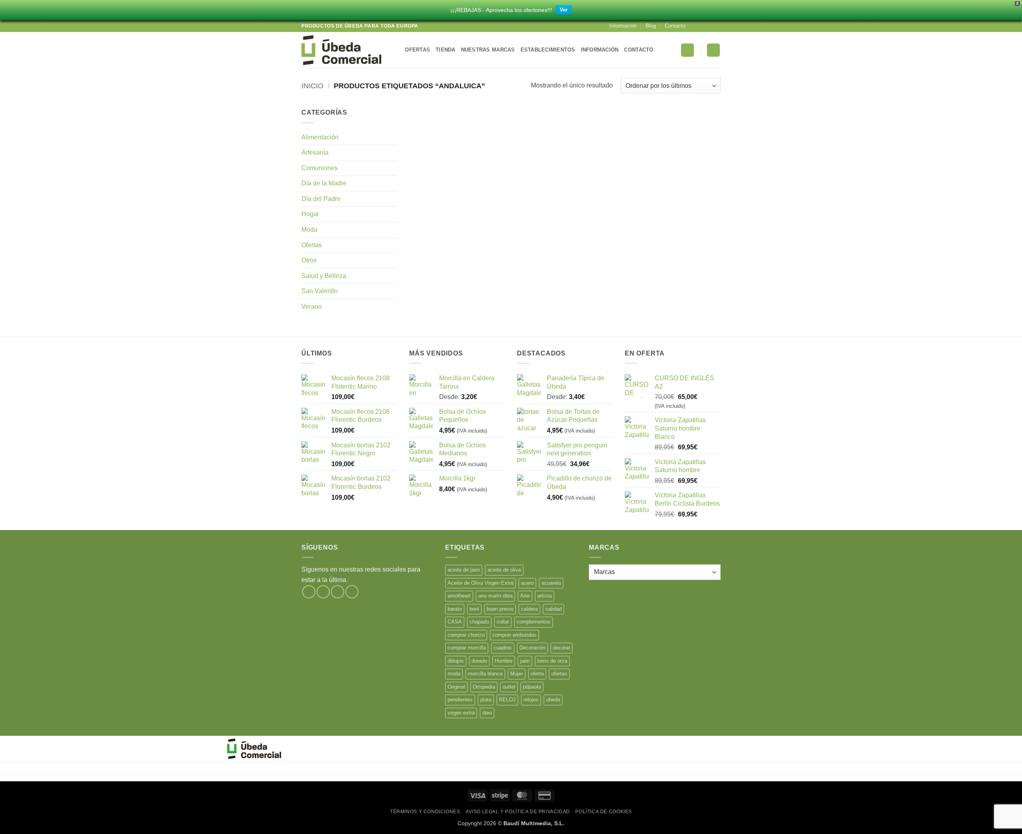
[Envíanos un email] (716, 26)
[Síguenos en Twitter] (709, 26)
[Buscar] (396, 50)
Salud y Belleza (323, 275)
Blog (651, 26)
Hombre (504, 661)
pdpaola (532, 687)
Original (456, 687)
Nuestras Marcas (488, 50)
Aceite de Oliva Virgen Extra (480, 583)
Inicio (312, 85)
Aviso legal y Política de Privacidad (517, 811)
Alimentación (320, 137)
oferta (537, 674)
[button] (687, 50)
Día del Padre (321, 198)
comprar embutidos (514, 635)
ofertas (559, 674)
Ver (564, 10)
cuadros (502, 648)
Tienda (446, 50)
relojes (531, 700)
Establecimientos (548, 50)
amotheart (459, 596)
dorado (479, 661)
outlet (509, 687)
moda (454, 674)
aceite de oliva (504, 570)
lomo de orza (552, 661)
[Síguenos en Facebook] (693, 26)
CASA (455, 622)
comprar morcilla (467, 648)
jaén (525, 661)
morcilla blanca (485, 674)
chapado (479, 622)
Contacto (675, 26)
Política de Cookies (603, 811)
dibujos (456, 661)
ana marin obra (495, 596)
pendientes (460, 700)
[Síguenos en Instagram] (701, 26)
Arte (525, 596)
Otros (309, 260)
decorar (561, 648)
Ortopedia (484, 687)
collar (503, 622)
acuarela (551, 583)
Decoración (532, 648)
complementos (534, 622)
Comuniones (319, 168)
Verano (311, 306)
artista (544, 596)
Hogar (310, 213)
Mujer (516, 674)
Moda (309, 229)
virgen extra (461, 713)
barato (455, 609)
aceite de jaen (464, 570)
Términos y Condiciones (425, 811)
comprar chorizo (466, 635)
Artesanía (315, 152)
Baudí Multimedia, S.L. (533, 823)
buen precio (500, 609)
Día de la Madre (324, 183)
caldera (529, 609)
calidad (553, 609)
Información (622, 26)
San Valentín (319, 291)
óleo (487, 713)
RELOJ (507, 700)
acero (527, 583)
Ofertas (417, 50)
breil (474, 609)
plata (485, 700)
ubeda (553, 700)
